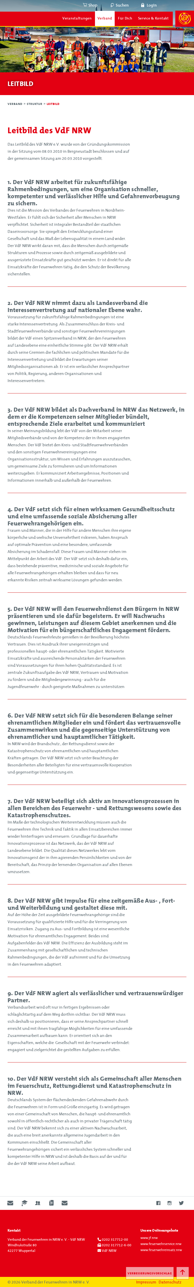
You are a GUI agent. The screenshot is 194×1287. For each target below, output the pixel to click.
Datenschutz (170, 1282)
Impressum (146, 1282)
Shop (92, 5)
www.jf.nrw (149, 1238)
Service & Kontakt (153, 18)
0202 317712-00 (114, 1240)
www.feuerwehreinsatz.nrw (161, 1250)
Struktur (35, 103)
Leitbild (53, 103)
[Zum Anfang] (182, 1273)
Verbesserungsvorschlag (150, 1273)
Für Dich (125, 18)
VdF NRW (108, 1251)
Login (152, 5)
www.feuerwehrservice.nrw (160, 1244)
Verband (105, 18)
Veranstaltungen (77, 18)
